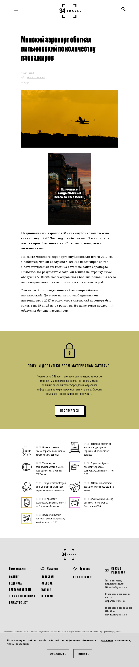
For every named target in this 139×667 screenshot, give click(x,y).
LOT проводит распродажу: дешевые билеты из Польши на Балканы (51, 502)
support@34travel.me (115, 601)
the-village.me (36, 77)
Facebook (46, 583)
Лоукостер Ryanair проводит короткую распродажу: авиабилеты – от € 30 (99, 469)
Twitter (46, 590)
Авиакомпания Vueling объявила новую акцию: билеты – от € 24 (98, 502)
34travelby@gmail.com (116, 587)
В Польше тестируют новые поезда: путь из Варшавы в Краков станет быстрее (97, 449)
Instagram (47, 577)
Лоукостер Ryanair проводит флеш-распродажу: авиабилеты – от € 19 (51, 518)
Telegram (47, 596)
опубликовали (79, 256)
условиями (107, 640)
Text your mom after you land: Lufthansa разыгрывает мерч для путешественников (51, 486)
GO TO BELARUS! (82, 577)
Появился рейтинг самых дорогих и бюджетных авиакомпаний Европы (50, 451)
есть (71, 266)
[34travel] (70, 11)
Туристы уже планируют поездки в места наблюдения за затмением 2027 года (50, 469)
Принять (83, 654)
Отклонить (58, 654)
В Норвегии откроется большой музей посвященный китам (99, 486)
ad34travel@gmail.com (116, 614)
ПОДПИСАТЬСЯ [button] (69, 410)
